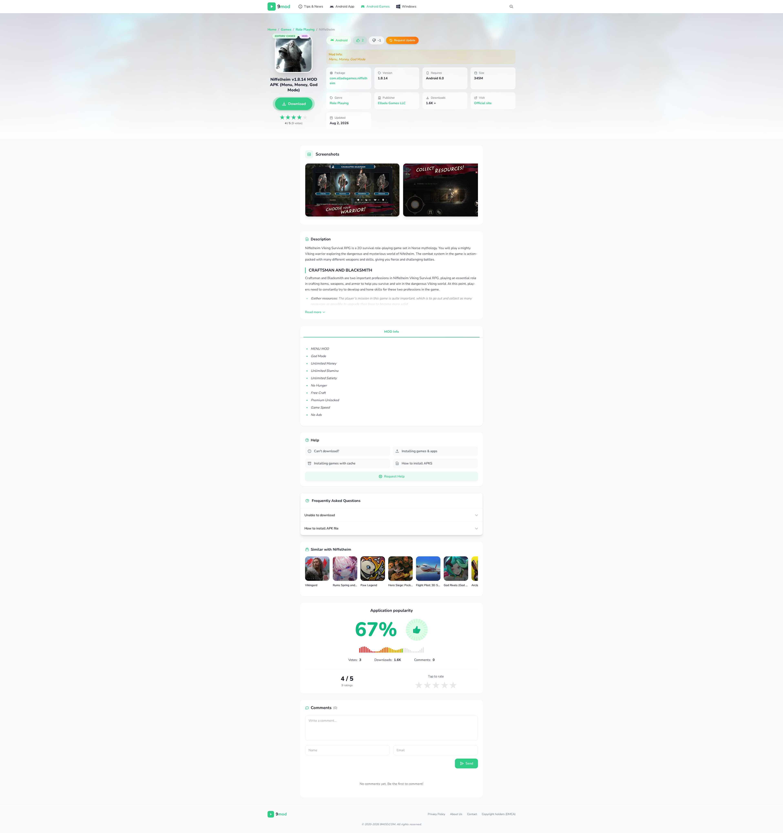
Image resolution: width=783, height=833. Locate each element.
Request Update (404, 40)
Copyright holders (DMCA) (498, 814)
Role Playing (339, 103)
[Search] (511, 6)
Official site (483, 103)
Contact (472, 814)
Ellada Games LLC (392, 103)
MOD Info (391, 331)
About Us (456, 814)
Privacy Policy (436, 814)
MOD (304, 36)
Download (297, 103)
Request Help (394, 476)
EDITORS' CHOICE (285, 36)
